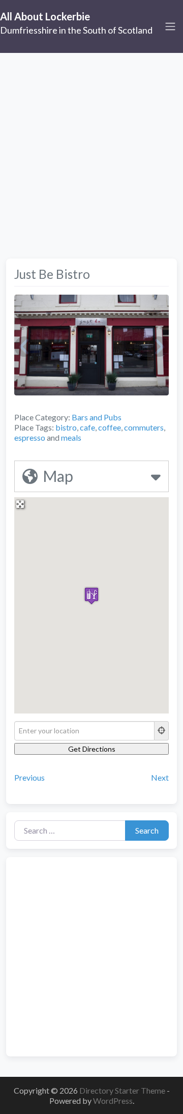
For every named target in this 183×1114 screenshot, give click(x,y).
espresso (29, 437)
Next (160, 777)
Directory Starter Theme (123, 1090)
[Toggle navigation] (170, 26)
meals (71, 437)
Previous (29, 777)
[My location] (162, 730)
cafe (87, 427)
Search (147, 830)
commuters (144, 427)
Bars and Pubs (96, 417)
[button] (91, 595)
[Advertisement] (91, 149)
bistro (66, 427)
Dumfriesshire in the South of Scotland (76, 30)
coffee (109, 427)
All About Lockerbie (45, 16)
